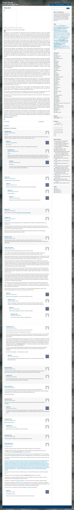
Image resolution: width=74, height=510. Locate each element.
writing (63, 48)
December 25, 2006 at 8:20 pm (10, 400)
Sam (57, 42)
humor (58, 34)
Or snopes (17, 454)
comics (59, 29)
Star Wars (62, 43)
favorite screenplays (62, 31)
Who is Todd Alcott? (60, 4)
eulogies (55, 31)
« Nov (55, 135)
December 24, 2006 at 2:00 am (11, 294)
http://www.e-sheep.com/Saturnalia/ (24, 212)
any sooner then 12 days (14, 455)
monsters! (57, 38)
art (65, 25)
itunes (65, 34)
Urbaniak (57, 108)
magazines (57, 82)
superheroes (58, 45)
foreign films (56, 33)
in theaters (62, 34)
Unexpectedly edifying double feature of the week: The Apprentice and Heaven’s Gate (62, 153)
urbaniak (6, 217)
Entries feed (57, 189)
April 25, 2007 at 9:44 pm (9, 444)
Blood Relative (58, 66)
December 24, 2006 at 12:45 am (14, 162)
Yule (30, 487)
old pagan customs (20, 480)
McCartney (67, 37)
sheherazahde (7, 443)
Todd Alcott (7, 2)
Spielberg (57, 43)
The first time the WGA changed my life (62, 176)
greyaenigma (8, 326)
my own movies (58, 91)
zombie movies (58, 112)
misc (54, 38)
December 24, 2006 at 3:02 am (10, 368)
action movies (56, 25)
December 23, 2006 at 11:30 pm (11, 142)
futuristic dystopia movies (63, 33)
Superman (57, 101)
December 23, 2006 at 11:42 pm (13, 191)
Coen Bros (57, 67)
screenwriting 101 (63, 42)
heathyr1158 (7, 367)
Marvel (63, 37)
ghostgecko (7, 236)
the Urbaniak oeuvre (59, 105)
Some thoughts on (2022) (61, 180)
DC (59, 30)
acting (56, 54)
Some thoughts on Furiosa (60, 158)
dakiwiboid (7, 131)
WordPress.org (58, 192)
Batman (60, 27)
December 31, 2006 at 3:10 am (11, 408)
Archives (68, 4)
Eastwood (65, 30)
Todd (7, 141)
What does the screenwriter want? (61, 173)
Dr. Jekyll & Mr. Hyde (59, 169)
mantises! (59, 37)
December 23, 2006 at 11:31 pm (11, 184)
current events (58, 70)
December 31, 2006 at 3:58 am (16, 315)
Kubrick (55, 37)
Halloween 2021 (58, 182)
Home (52, 4)
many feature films (57, 17)
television (57, 46)
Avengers (56, 27)
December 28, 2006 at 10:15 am (10, 420)
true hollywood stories (64, 46)
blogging (64, 27)
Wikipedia (28, 455)
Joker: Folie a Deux (59, 155)
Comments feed (58, 190)
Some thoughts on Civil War (60, 160)
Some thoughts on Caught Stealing (62, 146)
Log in (56, 188)
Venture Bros (58, 48)
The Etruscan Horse (59, 163)
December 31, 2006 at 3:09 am (14, 308)
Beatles (56, 63)
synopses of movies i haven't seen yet (62, 103)
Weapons (57, 148)
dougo (6, 177)
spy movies (57, 97)
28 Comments (41, 121)
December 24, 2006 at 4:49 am (11, 376)
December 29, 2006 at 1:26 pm (10, 436)
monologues (57, 87)
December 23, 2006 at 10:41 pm (10, 132)
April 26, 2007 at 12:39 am (10, 491)
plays (56, 92)
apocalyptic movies (59, 58)
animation (62, 26)
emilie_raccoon (8, 247)
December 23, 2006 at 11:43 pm (13, 151)
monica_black (7, 386)
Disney (61, 30)
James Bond (57, 79)
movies (7, 121)
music (67, 40)
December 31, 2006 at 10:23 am (13, 356)
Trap (56, 156)
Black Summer (58, 179)
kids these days (66, 36)
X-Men (56, 110)
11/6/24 (56, 150)
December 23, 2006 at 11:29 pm (10, 178)
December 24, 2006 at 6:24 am (10, 387)
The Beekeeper (58, 168)
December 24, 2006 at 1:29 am (10, 248)
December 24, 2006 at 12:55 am (10, 218)
